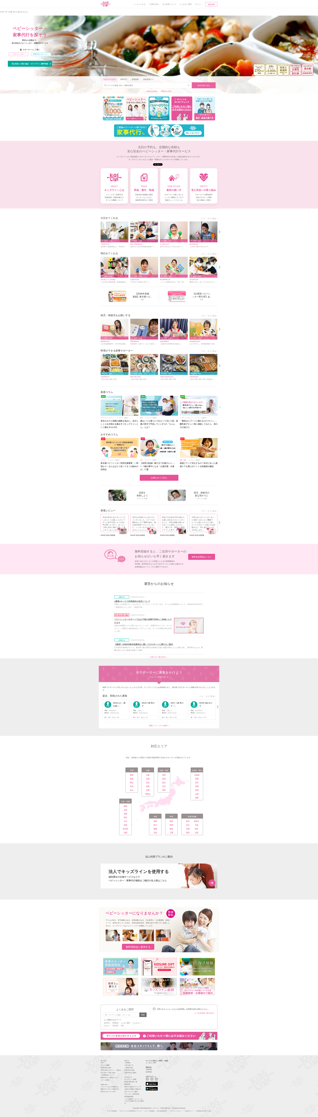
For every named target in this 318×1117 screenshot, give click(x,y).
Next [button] (220, 406)
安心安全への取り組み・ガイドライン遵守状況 (30, 63)
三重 (171, 832)
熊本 (125, 817)
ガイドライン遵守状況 (131, 1094)
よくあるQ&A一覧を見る (204, 1013)
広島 (131, 786)
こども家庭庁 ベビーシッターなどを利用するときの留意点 (134, 1101)
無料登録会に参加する (138, 947)
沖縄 (125, 832)
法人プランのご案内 (131, 1091)
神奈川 (196, 821)
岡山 (131, 782)
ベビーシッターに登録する (110, 1086)
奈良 (148, 782)
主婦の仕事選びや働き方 (132, 1089)
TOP (102, 1062)
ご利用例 (127, 1062)
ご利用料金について (107, 1075)
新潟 (164, 778)
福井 (164, 790)
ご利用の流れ (128, 1067)
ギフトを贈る (105, 1080)
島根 (131, 778)
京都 (148, 778)
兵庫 (148, 790)
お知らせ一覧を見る (158, 657)
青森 (197, 778)
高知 (155, 832)
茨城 (188, 828)
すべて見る (211, 218)
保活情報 (127, 1084)
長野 (164, 774)
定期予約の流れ (129, 1070)
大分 (125, 821)
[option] (113, 108)
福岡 (125, 806)
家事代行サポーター (41, 54)
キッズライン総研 (130, 1079)
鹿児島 (125, 828)
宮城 (197, 786)
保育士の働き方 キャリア (132, 1086)
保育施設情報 (128, 1096)
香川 (155, 825)
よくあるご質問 (151, 1062)
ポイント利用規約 (150, 1111)
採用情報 (149, 1072)
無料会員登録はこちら (202, 556)
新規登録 (211, 4)
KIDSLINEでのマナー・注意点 (111, 1070)
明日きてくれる (166, 91)
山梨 (196, 832)
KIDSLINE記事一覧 (130, 1082)
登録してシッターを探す (158, 725)
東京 (188, 821)
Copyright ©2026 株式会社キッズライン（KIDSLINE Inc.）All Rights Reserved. (159, 1108)
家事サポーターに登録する (110, 1089)
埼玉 (188, 825)
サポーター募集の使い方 (159, 677)
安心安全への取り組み (108, 1072)
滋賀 (148, 786)
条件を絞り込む (204, 85)
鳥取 (131, 774)
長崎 (125, 813)
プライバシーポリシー (176, 1111)
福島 (197, 797)
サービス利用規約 (112, 1111)
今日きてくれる (152, 91)
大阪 (148, 774)
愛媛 (155, 828)
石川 (164, 786)
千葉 (196, 825)
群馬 (188, 832)
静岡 (171, 825)
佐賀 (125, 809)
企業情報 (149, 1069)
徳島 (155, 821)
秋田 (197, 790)
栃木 (196, 828)
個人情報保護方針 (162, 1111)
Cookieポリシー (189, 1111)
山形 (197, 793)
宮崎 (125, 825)
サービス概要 (105, 1065)
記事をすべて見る (159, 477)
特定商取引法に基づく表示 (203, 1111)
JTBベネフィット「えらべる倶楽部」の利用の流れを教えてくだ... (182, 1009)
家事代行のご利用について (110, 1077)
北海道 (196, 774)
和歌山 (147, 793)
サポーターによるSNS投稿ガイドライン (130, 1111)
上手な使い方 (128, 1065)
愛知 (171, 828)
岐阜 (171, 821)
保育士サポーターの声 (108, 1091)
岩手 (197, 782)
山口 (131, 790)
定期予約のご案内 (130, 1072)
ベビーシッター (18, 54)
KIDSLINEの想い (106, 1067)
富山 (164, 782)
